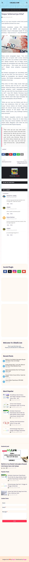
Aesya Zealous (10, 217)
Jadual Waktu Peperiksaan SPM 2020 (14, 380)
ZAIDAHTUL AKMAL (12, 196)
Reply (8, 203)
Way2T (13, 559)
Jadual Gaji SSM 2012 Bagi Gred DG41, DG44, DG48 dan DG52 (17, 492)
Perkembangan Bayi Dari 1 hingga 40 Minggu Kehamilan (17, 429)
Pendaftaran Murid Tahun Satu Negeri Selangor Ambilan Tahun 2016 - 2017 (18, 396)
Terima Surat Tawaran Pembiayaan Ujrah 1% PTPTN (17, 404)
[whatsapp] (19, 271)
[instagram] (14, 271)
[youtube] (24, 271)
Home (4, 9)
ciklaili (17, 176)
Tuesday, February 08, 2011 (12, 230)
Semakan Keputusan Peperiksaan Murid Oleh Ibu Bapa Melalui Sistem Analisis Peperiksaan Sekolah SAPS (17, 413)
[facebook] (5, 271)
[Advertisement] (14, 289)
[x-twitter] (10, 271)
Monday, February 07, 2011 (12, 208)
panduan (8, 9)
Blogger (25, 559)
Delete (11, 203)
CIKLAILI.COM (14, 3)
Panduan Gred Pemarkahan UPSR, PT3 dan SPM (17, 422)
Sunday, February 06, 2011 (11, 197)
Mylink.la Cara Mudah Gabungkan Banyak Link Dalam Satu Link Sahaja (14, 465)
